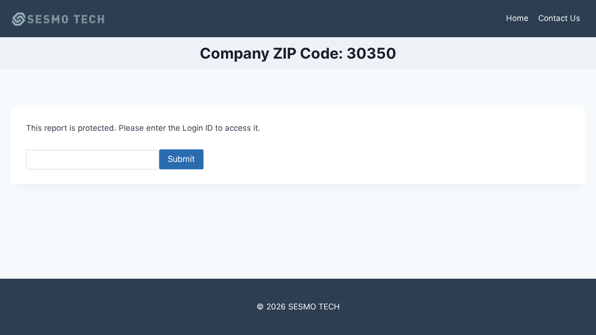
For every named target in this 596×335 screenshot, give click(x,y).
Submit (181, 159)
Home (517, 18)
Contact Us (559, 18)
